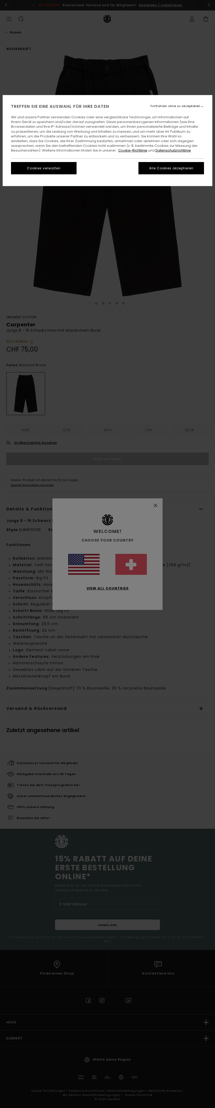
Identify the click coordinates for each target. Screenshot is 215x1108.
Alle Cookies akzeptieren (171, 168)
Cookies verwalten (44, 168)
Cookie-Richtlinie (132, 150)
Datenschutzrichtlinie (173, 150)
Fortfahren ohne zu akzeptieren (175, 106)
